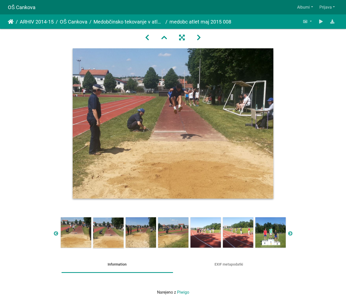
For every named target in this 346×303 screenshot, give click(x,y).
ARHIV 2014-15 (37, 22)
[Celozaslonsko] (182, 37)
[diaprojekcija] (321, 21)
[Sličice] (164, 37)
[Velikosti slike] (307, 21)
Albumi (303, 7)
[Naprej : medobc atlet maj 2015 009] (199, 37)
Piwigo (183, 292)
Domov (11, 22)
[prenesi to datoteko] (332, 21)
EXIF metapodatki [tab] (229, 264)
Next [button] (290, 233)
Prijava (325, 7)
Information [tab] (117, 264)
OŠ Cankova (21, 7)
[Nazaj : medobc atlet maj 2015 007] (147, 37)
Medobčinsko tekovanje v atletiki (128, 22)
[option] (76, 232)
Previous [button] (56, 233)
